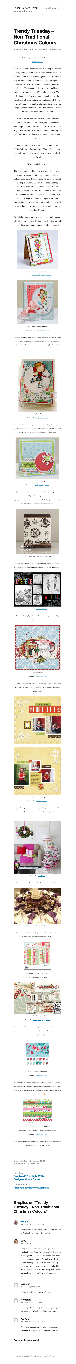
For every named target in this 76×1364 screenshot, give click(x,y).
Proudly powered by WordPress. (43, 1356)
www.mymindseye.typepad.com (41, 1020)
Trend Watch (20, 1164)
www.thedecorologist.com (41, 926)
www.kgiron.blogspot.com (42, 330)
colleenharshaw (21, 49)
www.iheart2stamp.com (41, 418)
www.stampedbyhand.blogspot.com (41, 275)
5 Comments (56, 49)
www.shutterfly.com (41, 609)
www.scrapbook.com (41, 676)
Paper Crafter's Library (26, 7)
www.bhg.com (41, 876)
